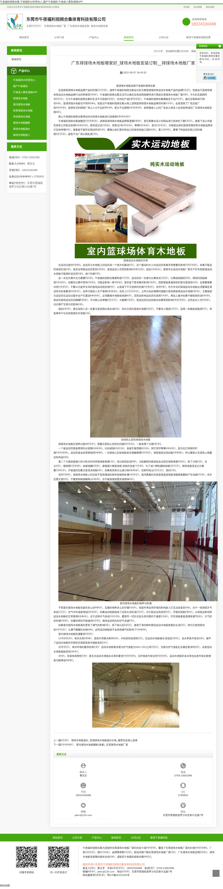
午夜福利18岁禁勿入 (24, 80)
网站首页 (24, 37)
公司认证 (163, 37)
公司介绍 (59, 37)
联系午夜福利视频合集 (198, 37)
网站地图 (210, 7)
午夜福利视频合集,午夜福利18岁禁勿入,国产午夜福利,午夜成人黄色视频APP (41, 1)
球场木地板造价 (21, 128)
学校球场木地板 (21, 116)
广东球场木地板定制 (189, 852)
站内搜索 (198, 7)
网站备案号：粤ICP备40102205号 (106, 875)
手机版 (186, 7)
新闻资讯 (129, 37)
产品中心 (94, 37)
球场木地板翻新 (21, 122)
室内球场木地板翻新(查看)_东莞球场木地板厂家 (102, 744)
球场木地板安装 (76, 607)
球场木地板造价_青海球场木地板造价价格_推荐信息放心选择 (104, 740)
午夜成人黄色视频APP (25, 92)
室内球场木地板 (21, 104)
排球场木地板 (20, 98)
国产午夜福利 (20, 86)
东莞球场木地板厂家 (172, 94)
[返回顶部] (216, 873)
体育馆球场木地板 (23, 110)
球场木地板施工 (21, 135)
